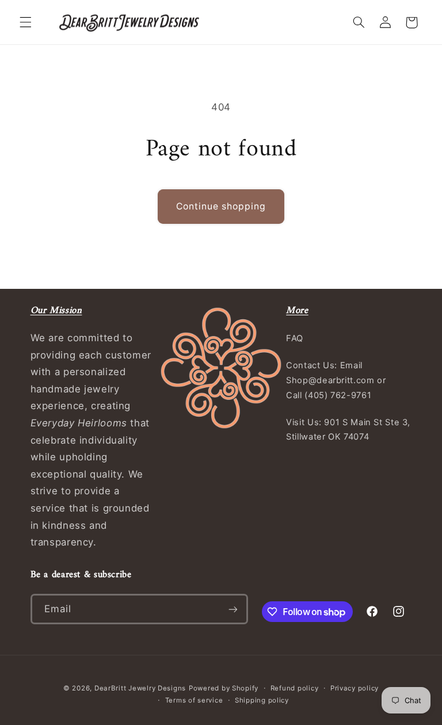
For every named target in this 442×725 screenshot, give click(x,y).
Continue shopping (221, 206)
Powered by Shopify (223, 688)
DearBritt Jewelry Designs (140, 688)
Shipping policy (262, 700)
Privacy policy (354, 688)
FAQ (294, 338)
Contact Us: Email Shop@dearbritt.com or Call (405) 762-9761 (336, 380)
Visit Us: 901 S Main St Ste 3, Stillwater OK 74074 (348, 429)
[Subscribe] (232, 609)
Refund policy (294, 688)
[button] (25, 22)
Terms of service (194, 700)
